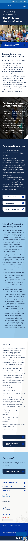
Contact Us (8, 437)
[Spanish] (9, 518)
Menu (24, 6)
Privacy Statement (7, 529)
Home (4, 11)
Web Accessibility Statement (9, 532)
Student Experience (11, 11)
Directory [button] (13, 44)
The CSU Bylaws (10, 203)
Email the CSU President (12, 472)
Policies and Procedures (12, 209)
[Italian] (7, 518)
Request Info (14, 1)
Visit (20, 1)
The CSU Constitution (11, 197)
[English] (3, 518)
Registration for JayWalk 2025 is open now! (12, 444)
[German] (6, 518)
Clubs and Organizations (8, 13)
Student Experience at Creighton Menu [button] (11, 45)
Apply (25, 1)
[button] (14, 483)
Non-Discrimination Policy (14, 525)
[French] (4, 518)
